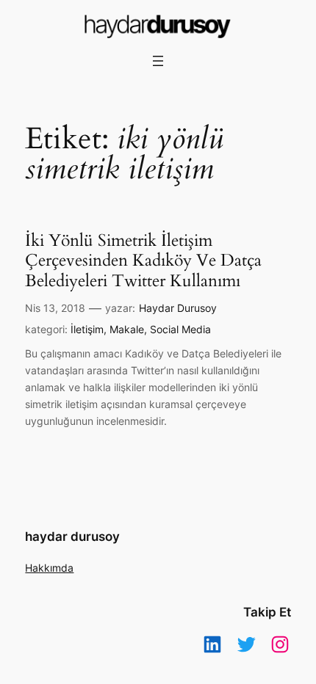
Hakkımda (49, 567)
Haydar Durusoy (178, 308)
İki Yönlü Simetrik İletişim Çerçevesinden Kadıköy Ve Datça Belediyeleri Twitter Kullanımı (143, 260)
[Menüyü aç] (158, 61)
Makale (126, 329)
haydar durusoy (72, 536)
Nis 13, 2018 (55, 308)
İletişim (87, 329)
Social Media (180, 329)
